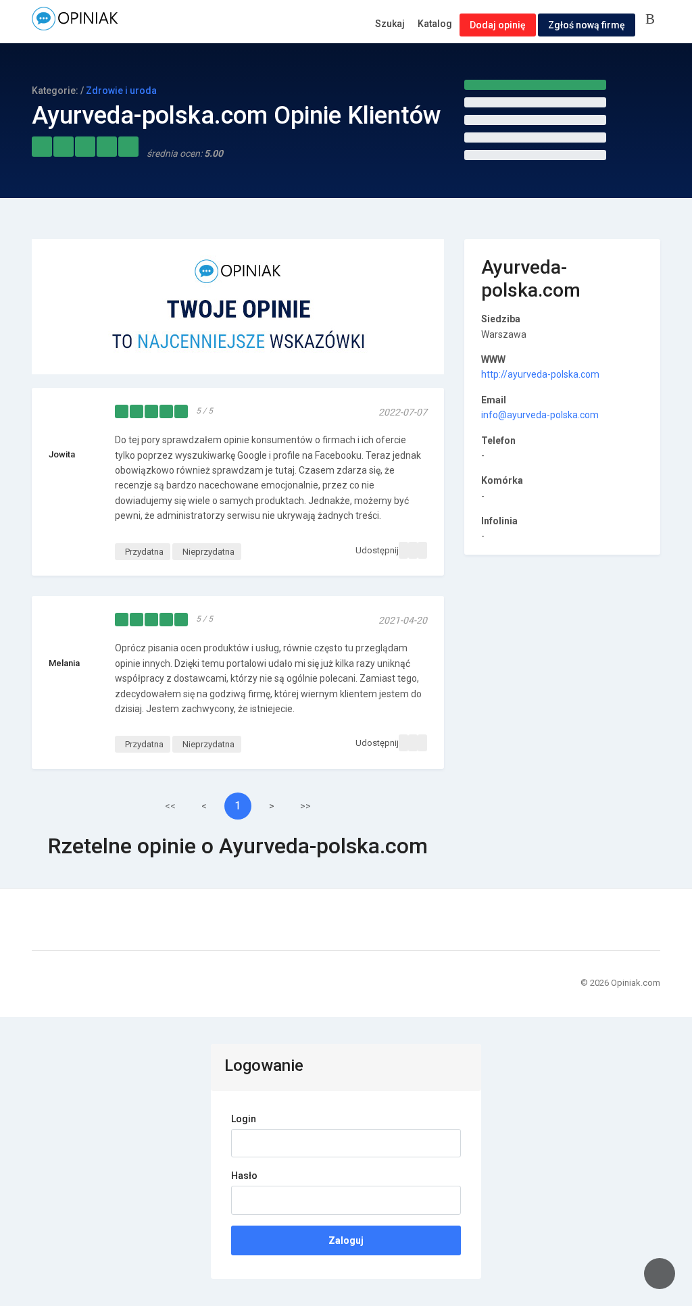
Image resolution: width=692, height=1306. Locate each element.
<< (170, 806)
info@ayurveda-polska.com (540, 414)
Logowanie (652, 20)
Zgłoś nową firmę (586, 25)
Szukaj (390, 23)
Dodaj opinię (498, 25)
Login (243, 1118)
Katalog (435, 23)
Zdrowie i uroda (121, 90)
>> (305, 806)
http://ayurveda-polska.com (540, 374)
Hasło (244, 1175)
